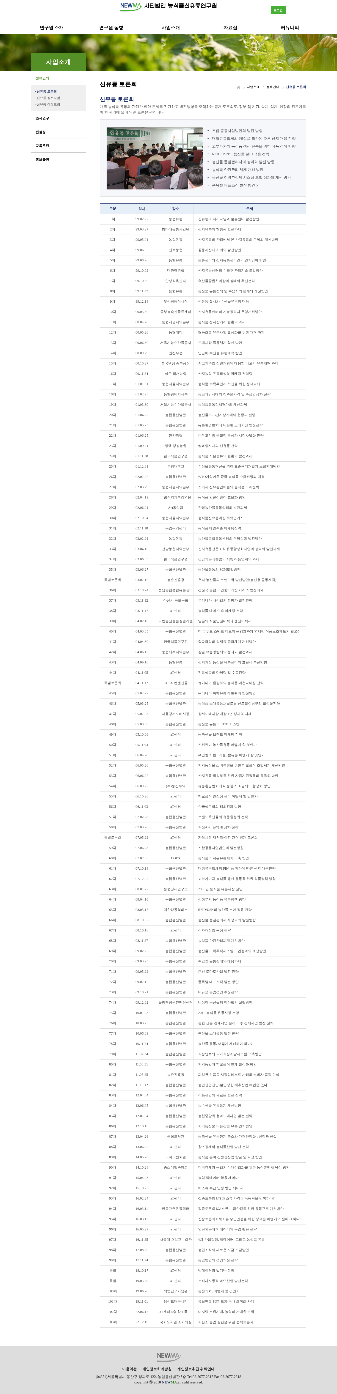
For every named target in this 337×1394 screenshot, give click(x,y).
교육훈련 (42, 146)
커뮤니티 (290, 27)
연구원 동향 (111, 27)
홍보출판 (42, 159)
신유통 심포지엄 (48, 98)
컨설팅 (41, 132)
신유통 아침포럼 (48, 104)
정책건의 (42, 78)
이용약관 (129, 1369)
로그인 (278, 10)
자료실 (230, 27)
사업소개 (171, 27)
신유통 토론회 (47, 91)
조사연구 (42, 118)
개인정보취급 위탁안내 (196, 1369)
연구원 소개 (52, 27)
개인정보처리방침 (157, 1369)
